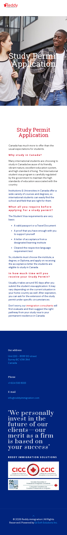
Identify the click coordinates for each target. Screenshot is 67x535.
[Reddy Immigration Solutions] (10, 5)
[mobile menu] (62, 5)
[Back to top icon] (33, 515)
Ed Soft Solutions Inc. (46, 522)
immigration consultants (39, 305)
